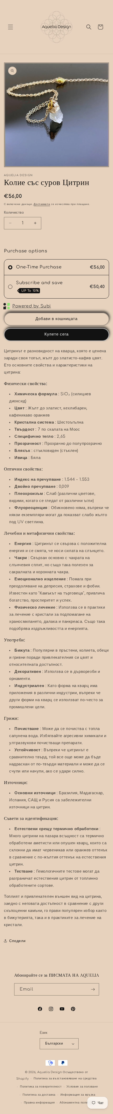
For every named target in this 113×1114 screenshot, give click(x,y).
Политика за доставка (39, 1094)
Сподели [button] (17, 941)
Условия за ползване (82, 1086)
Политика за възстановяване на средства (65, 1078)
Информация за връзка (77, 1094)
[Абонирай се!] (93, 989)
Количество (14, 212)
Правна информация (39, 1102)
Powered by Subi (31, 306)
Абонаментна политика (77, 1102)
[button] (10, 27)
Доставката (42, 204)
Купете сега (56, 334)
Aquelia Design (49, 1072)
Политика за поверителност (41, 1086)
